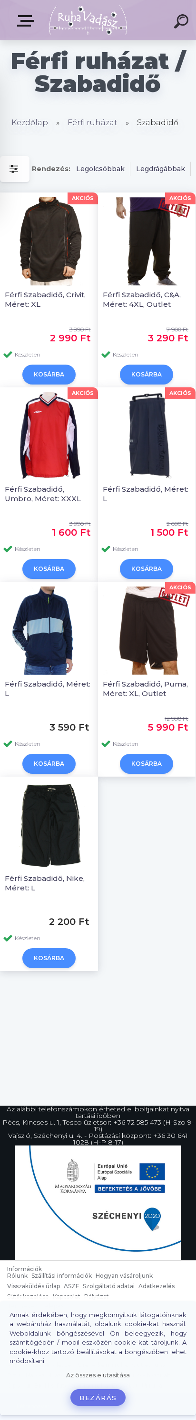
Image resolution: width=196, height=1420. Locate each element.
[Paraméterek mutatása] (14, 169)
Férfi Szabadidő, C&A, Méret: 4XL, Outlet (142, 299)
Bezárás (98, 1398)
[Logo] (88, 20)
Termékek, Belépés (27, 21)
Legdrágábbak (160, 169)
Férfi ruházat (93, 122)
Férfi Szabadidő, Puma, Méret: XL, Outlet (145, 688)
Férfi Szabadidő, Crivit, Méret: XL (45, 299)
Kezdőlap (29, 122)
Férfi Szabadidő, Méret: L (145, 494)
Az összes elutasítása (98, 1375)
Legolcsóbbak (100, 169)
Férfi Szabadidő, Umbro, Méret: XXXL (43, 494)
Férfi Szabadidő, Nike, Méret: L (45, 883)
